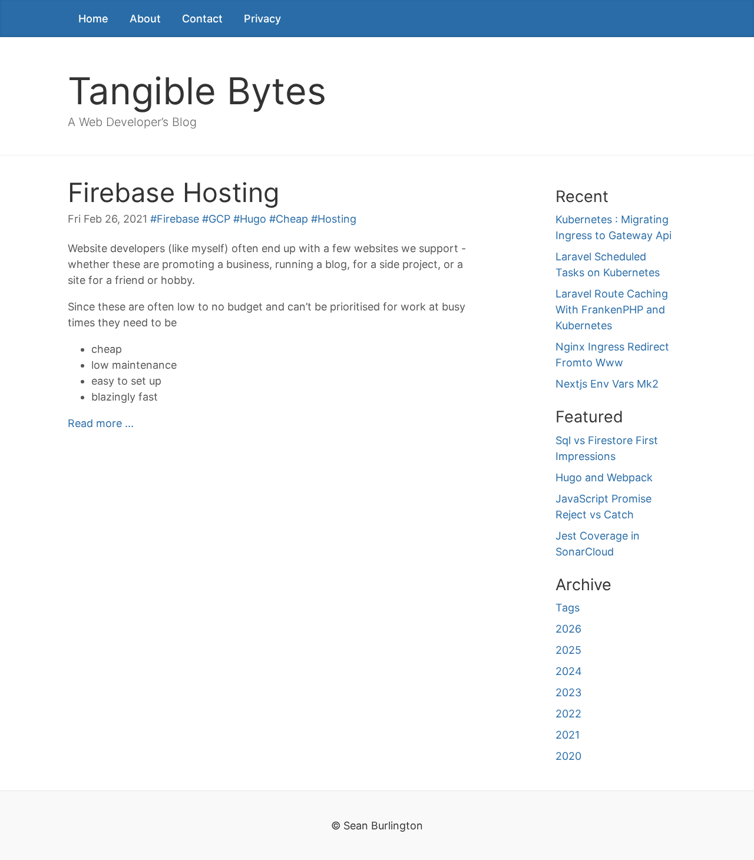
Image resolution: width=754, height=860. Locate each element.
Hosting (337, 219)
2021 (567, 735)
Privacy (262, 18)
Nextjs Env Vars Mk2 (607, 384)
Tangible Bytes (197, 90)
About (145, 18)
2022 (568, 713)
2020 (568, 756)
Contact (202, 18)
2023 (568, 692)
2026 (568, 629)
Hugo (253, 219)
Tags (567, 607)
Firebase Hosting (173, 192)
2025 (568, 650)
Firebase (178, 219)
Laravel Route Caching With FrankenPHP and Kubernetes (611, 309)
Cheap (292, 219)
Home (93, 18)
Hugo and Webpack (604, 477)
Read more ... (101, 423)
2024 (568, 671)
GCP (219, 219)
